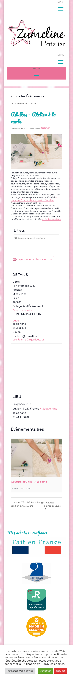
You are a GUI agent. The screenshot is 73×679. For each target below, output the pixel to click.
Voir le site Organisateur (28, 339)
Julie (16, 320)
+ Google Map (48, 408)
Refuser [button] (60, 671)
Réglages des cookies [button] (20, 671)
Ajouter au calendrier (33, 259)
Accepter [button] (45, 671)
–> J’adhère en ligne (51, 219)
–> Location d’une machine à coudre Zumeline (34, 198)
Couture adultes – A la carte (29, 482)
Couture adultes (23, 310)
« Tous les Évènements (27, 96)
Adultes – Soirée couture (52, 504)
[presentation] (36, 458)
